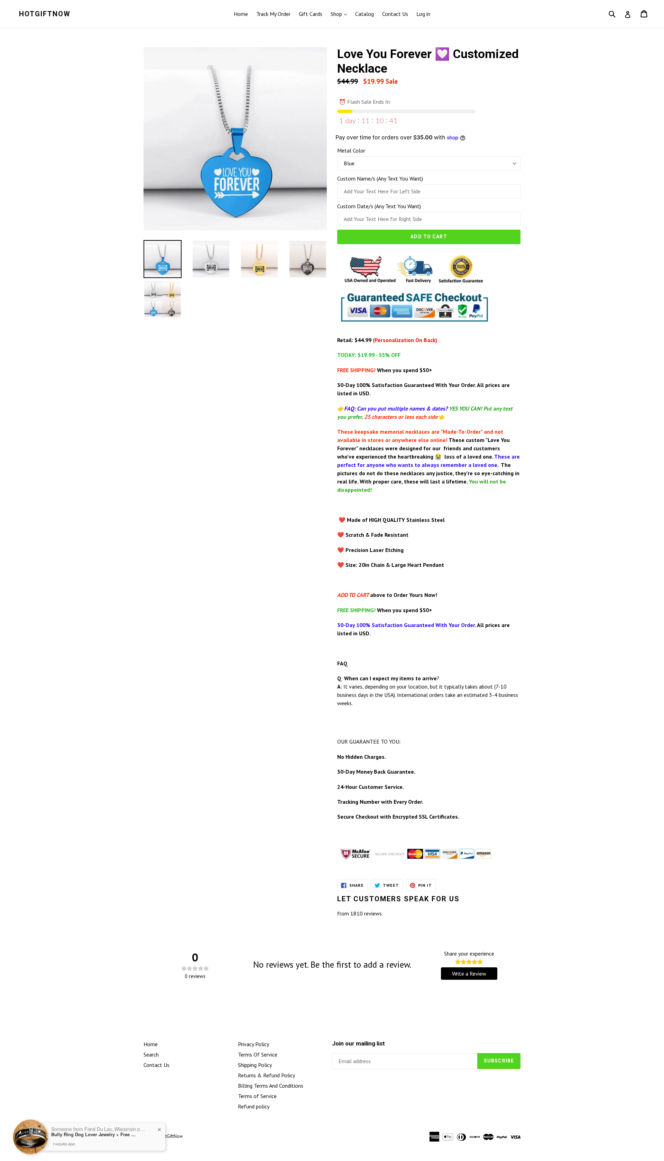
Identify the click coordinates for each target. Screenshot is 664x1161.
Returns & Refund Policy (266, 1075)
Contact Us (395, 13)
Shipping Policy (255, 1064)
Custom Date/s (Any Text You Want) (379, 206)
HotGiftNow (45, 14)
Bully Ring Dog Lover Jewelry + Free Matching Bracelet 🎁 (94, 1134)
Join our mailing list (358, 1043)
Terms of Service (257, 1096)
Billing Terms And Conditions (270, 1085)
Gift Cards (310, 13)
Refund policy (253, 1106)
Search (151, 1054)
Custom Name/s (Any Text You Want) (380, 178)
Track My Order (273, 13)
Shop (337, 13)
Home (241, 13)
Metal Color (351, 150)
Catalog (364, 13)
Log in (423, 13)
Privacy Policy (253, 1044)
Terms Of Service (257, 1054)
